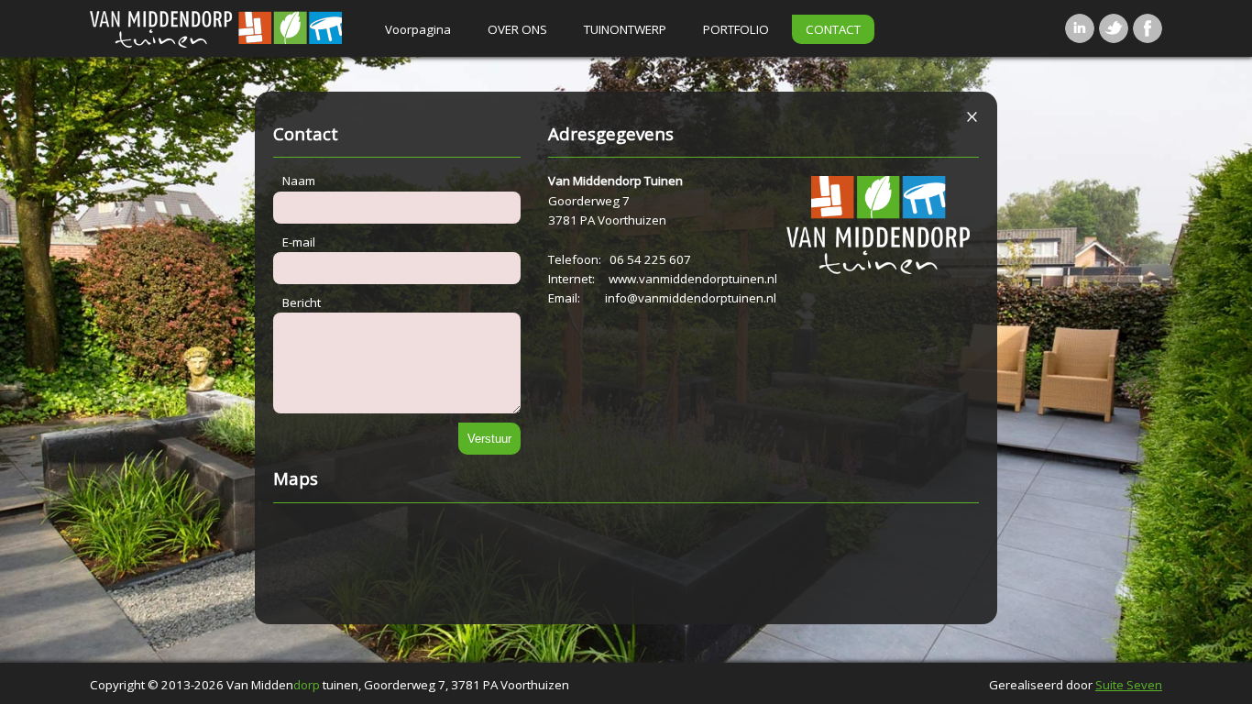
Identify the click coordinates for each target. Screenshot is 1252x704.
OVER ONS (517, 29)
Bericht (301, 302)
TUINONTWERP (625, 29)
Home (221, 28)
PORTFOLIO (736, 29)
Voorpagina (418, 29)
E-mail (298, 242)
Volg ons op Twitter (1113, 28)
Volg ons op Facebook (1147, 28)
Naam (298, 180)
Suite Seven (1128, 684)
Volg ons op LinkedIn (1079, 28)
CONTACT (833, 29)
